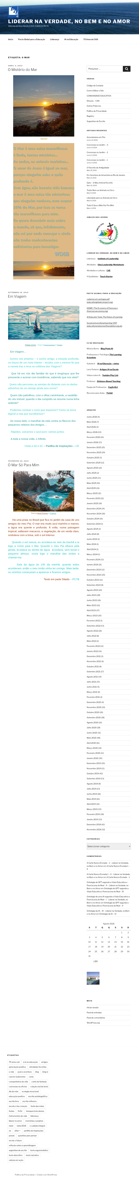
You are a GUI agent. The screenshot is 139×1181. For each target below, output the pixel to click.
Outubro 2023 (93, 580)
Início (10, 39)
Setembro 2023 (94, 585)
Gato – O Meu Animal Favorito (100, 183)
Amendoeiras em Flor (96, 137)
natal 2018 (21, 1126)
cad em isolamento (17, 1077)
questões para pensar (27, 1135)
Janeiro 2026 (92, 442)
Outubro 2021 (93, 666)
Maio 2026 (91, 422)
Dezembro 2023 (94, 569)
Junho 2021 (92, 687)
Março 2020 (92, 748)
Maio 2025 (91, 483)
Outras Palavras (94, 106)
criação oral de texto (39, 1086)
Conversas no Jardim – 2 (97, 152)
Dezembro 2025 (94, 447)
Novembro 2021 (94, 661)
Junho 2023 (92, 600)
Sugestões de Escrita (96, 121)
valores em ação (16, 1160)
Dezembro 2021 (94, 656)
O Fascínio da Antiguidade (98, 167)
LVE (108, 270)
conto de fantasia (39, 1081)
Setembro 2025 (94, 462)
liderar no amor (15, 1121)
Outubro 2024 (93, 518)
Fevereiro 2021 (93, 697)
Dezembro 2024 (94, 508)
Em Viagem (17, 296)
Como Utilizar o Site (95, 90)
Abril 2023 (91, 610)
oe (10, 1130)
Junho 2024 (92, 539)
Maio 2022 (91, 641)
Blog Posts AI (107, 348)
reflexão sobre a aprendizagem (22, 1145)
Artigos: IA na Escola (109, 369)
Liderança (54, 39)
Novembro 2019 (94, 768)
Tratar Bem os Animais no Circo (100, 190)
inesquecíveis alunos (35, 1111)
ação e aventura (25, 1072)
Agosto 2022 (92, 631)
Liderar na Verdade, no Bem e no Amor (69, 21)
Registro (90, 116)
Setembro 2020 (94, 717)
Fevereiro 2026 (93, 437)
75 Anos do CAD (90, 39)
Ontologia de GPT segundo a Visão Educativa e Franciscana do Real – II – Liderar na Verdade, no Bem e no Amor (107, 885)
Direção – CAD (93, 101)
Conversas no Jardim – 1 (97, 160)
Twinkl (109, 393)
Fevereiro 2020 (93, 753)
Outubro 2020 (93, 712)
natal (11, 1126)
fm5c (20, 1111)
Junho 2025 (92, 478)
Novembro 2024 (94, 513)
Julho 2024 (91, 534)
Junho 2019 (92, 794)
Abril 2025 (91, 488)
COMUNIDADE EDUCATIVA (99, 96)
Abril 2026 (91, 427)
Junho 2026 (92, 417)
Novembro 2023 (94, 575)
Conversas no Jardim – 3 (97, 145)
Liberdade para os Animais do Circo (102, 198)
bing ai (45, 1072)
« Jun (95, 961)
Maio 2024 (91, 544)
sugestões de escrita (18, 1150)
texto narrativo (32, 1155)
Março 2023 (92, 615)
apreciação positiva (17, 1067)
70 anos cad (14, 1062)
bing (37, 1072)
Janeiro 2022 (92, 651)
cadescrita (43, 138)
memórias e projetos (34, 1121)
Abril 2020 (91, 743)
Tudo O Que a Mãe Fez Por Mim (100, 205)
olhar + (17, 1130)
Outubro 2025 (93, 457)
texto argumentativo (39, 1150)
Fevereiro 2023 (93, 620)
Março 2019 (92, 809)
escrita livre (14, 1101)
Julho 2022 (91, 636)
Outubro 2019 (93, 773)
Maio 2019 (91, 799)
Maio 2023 (91, 605)
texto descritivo (15, 1155)
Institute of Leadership (108, 258)
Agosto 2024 (92, 529)
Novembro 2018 (94, 829)
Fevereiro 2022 (93, 646)
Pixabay (59, 345)
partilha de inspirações (33, 1130)
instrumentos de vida (18, 1116)
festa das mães (37, 1106)
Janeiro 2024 (92, 564)
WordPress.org (93, 1023)
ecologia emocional (30, 1091)
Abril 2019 (91, 804)
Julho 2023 (91, 595)
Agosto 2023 (92, 590)
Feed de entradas (94, 1012)
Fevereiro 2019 (93, 814)
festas (11, 1111)
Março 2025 (92, 493)
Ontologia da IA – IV (107, 914)
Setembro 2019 (93, 778)
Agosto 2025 (92, 468)
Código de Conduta (95, 85)
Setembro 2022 (93, 626)
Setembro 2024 (94, 524)
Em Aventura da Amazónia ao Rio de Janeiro (106, 175)
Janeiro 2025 (92, 503)
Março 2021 (92, 692)
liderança (35, 1116)
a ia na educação (30, 1062)
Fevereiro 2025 (93, 498)
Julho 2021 (91, 682)
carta (31, 1077)
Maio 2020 (91, 738)
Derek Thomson (42, 513)
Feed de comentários (96, 1018)
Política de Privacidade (97, 111)
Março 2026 (92, 432)
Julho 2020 (92, 727)
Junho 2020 (92, 733)
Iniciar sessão (93, 1007)
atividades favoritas (37, 1067)
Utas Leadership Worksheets (111, 264)
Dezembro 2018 (94, 824)
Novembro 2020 (94, 707)
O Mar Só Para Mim (23, 465)
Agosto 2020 (92, 722)
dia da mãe (13, 1091)
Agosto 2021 (92, 677)
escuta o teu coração (18, 1106)
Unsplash (53, 513)
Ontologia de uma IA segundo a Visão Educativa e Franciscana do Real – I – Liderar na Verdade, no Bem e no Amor (108, 899)
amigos (44, 1062)
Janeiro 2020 (92, 758)
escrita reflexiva (29, 1101)
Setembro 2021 (93, 671)
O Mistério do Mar (22, 69)
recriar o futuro (15, 1140)
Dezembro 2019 (94, 763)
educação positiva (17, 1096)
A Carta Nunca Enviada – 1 (118, 877)
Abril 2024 (91, 549)
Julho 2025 (91, 473)
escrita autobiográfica (37, 1096)
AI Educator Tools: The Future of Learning (104, 317)
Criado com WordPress (47, 1175)
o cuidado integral (37, 1126)
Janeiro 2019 (92, 819)
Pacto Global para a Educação (31, 39)
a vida (11, 1072)
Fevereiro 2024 (93, 559)
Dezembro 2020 (94, 702)
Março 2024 (92, 554)
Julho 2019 (91, 789)
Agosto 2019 (92, 784)
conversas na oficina (18, 1086)
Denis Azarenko (49, 345)
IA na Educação (71, 39)
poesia (12, 1135)
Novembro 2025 (94, 452)
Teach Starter (106, 276)
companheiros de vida (18, 1081)
